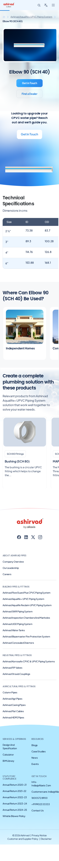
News (34, 757)
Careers (7, 574)
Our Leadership (11, 567)
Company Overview (13, 561)
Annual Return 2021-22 (14, 790)
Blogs (34, 745)
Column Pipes (10, 692)
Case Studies (38, 751)
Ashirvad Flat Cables (13, 711)
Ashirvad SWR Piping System (18, 611)
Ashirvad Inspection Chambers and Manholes (26, 617)
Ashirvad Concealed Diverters (18, 642)
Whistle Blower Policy (14, 816)
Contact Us (37, 810)
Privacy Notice (39, 835)
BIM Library (8, 760)
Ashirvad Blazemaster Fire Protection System (26, 636)
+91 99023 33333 (40, 804)
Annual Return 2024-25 (15, 809)
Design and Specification (10, 746)
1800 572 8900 (39, 797)
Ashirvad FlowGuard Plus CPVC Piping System (26, 592)
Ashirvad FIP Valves (12, 667)
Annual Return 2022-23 (15, 797)
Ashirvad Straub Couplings (16, 673)
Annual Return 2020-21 (15, 784)
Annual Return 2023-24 (15, 803)
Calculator (8, 754)
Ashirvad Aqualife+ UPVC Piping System (31, 16)
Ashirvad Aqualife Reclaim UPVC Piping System (27, 605)
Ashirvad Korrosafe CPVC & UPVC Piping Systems (29, 661)
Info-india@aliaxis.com (41, 783)
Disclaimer (46, 838)
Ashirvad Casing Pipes (14, 704)
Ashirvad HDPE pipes (13, 717)
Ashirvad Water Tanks (14, 630)
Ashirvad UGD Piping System (17, 623)
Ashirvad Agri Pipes (12, 698)
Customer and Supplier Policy (23, 838)
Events (35, 763)
